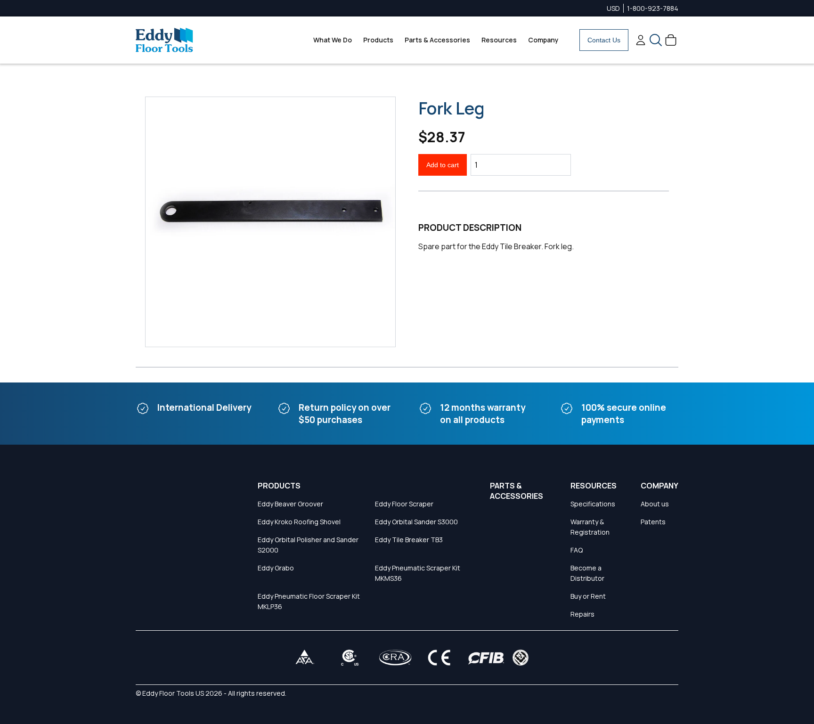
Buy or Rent (588, 596)
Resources (499, 39)
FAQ (576, 549)
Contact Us (603, 40)
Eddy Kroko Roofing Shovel (299, 521)
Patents (653, 521)
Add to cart (442, 165)
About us (655, 503)
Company (543, 39)
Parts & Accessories (437, 39)
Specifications (592, 503)
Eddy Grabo (276, 567)
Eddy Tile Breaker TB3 (409, 539)
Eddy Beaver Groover (290, 503)
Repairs (582, 614)
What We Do (332, 39)
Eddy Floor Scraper (404, 503)
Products (378, 39)
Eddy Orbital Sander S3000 (416, 521)
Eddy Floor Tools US (173, 693)
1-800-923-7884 (652, 8)
